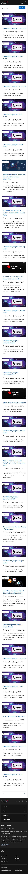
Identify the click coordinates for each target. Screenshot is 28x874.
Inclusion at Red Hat (5, 860)
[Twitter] (23, 801)
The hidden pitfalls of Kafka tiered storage (12, 626)
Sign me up (4, 844)
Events (2, 856)
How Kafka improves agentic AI (14, 716)
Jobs (16, 855)
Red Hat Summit (4, 861)
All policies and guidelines (6, 870)
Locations (16, 856)
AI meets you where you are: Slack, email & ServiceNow (13, 278)
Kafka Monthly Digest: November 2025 (11, 374)
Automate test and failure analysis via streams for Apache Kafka (14, 213)
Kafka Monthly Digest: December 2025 (11, 342)
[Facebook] (26, 801)
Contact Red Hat (4, 858)
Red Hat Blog (17, 858)
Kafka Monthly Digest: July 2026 (14, 28)
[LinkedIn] (16, 801)
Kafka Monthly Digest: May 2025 (14, 746)
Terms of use (17, 869)
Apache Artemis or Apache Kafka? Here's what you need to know (14, 463)
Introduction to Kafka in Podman (14, 403)
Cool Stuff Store (18, 860)
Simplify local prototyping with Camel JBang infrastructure (13, 592)
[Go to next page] (24, 793)
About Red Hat (4, 855)
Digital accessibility (18, 870)
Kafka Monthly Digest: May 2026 (14, 86)
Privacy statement (4, 869)
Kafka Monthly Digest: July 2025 (14, 658)
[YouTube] (19, 801)
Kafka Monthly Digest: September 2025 (11, 498)
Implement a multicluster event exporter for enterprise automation (14, 177)
